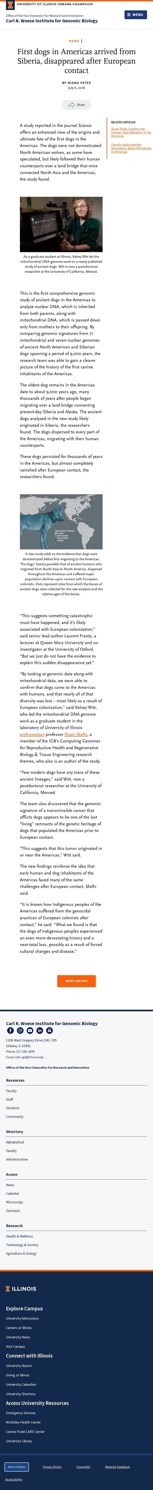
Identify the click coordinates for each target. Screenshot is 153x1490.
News (74, 41)
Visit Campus (15, 1346)
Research (14, 1226)
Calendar (12, 1193)
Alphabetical (15, 1142)
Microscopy (14, 1202)
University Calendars (21, 1384)
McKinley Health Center (23, 1422)
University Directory (20, 1394)
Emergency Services (21, 1412)
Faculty (11, 1090)
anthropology (32, 734)
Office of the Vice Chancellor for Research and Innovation (44, 16)
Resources (15, 1080)
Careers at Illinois (19, 1327)
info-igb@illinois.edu (29, 1057)
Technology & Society (22, 1244)
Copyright (83, 1467)
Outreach (13, 1210)
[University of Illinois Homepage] (21, 1289)
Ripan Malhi (76, 734)
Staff (9, 1099)
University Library (19, 1441)
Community (14, 1116)
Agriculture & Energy (21, 1253)
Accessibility (13, 1479)
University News (18, 1337)
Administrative (17, 1159)
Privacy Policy (52, 1467)
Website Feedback (118, 1467)
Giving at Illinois (17, 1375)
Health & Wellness (19, 1236)
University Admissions (22, 1318)
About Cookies (16, 1467)
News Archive (76, 981)
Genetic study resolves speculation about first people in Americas (131, 148)
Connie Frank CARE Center (25, 1431)
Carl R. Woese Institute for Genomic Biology (52, 20)
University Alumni (19, 1365)
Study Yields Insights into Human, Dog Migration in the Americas (131, 132)
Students (13, 1108)
